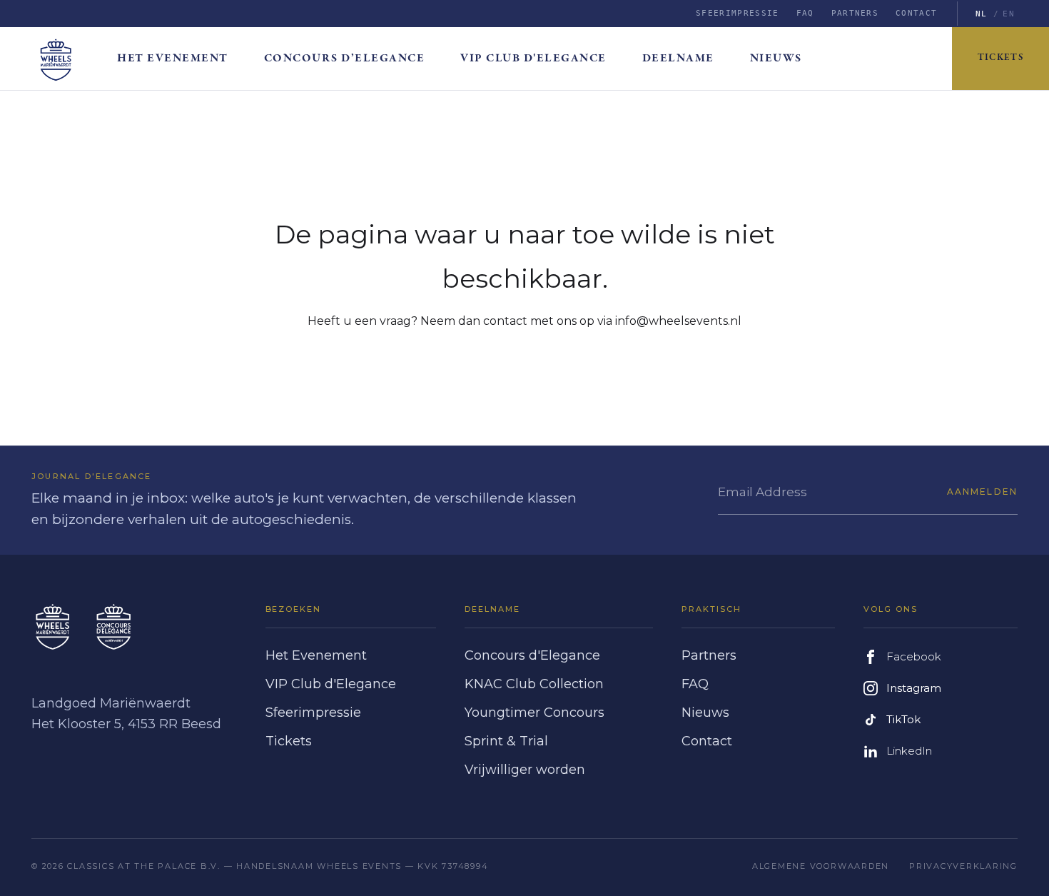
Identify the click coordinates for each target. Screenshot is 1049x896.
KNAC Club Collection (534, 684)
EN (1009, 14)
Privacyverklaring (963, 866)
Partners (855, 13)
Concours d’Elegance (344, 58)
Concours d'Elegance (532, 655)
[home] (67, 58)
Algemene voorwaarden (820, 866)
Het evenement (172, 58)
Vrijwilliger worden (525, 769)
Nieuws (776, 58)
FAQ (805, 13)
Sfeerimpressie (737, 13)
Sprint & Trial (506, 741)
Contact (916, 13)
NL (981, 14)
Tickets (1000, 58)
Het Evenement (316, 655)
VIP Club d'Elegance (533, 58)
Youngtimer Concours (534, 712)
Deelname (678, 58)
